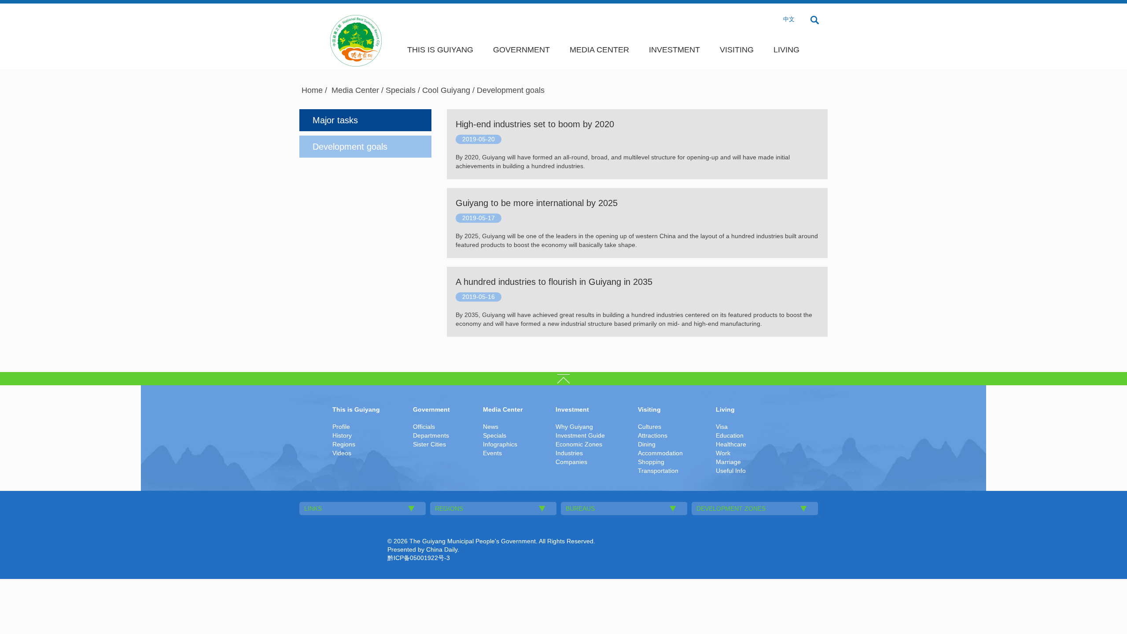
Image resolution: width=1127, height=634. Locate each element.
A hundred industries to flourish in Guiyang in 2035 (554, 282)
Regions (343, 444)
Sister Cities (429, 444)
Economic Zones (579, 444)
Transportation (658, 470)
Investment (674, 49)
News (490, 426)
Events (492, 453)
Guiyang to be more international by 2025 (537, 203)
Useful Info (731, 470)
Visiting (737, 49)
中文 (789, 19)
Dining (647, 444)
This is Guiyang (440, 49)
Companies (571, 461)
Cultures (649, 426)
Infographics (500, 444)
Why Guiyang (574, 426)
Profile (341, 426)
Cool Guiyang (446, 90)
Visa (722, 426)
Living (786, 49)
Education (730, 435)
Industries (569, 453)
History (342, 435)
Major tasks (335, 120)
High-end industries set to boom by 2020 (535, 124)
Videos (341, 453)
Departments (431, 435)
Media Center (599, 49)
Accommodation (660, 453)
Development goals (511, 90)
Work (723, 453)
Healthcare (731, 444)
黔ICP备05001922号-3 (418, 557)
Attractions (652, 435)
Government (521, 49)
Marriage (728, 461)
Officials (424, 426)
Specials (401, 90)
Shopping (651, 461)
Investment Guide (580, 435)
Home (312, 90)
